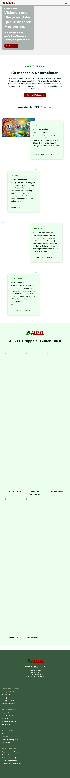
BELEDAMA (6, 724)
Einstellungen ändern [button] (9, 761)
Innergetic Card (7, 698)
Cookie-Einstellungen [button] (9, 758)
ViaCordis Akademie (9, 721)
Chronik (5, 734)
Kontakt (5, 737)
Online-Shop (6, 713)
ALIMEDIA (5, 719)
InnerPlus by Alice (8, 716)
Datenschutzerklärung (10, 752)
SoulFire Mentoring (9, 695)
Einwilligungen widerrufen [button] (11, 763)
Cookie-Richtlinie (8, 755)
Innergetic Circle (8, 701)
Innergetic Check (8, 692)
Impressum (6, 742)
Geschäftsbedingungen (10, 740)
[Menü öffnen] (66, 2)
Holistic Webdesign (9, 703)
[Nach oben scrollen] (66, 776)
